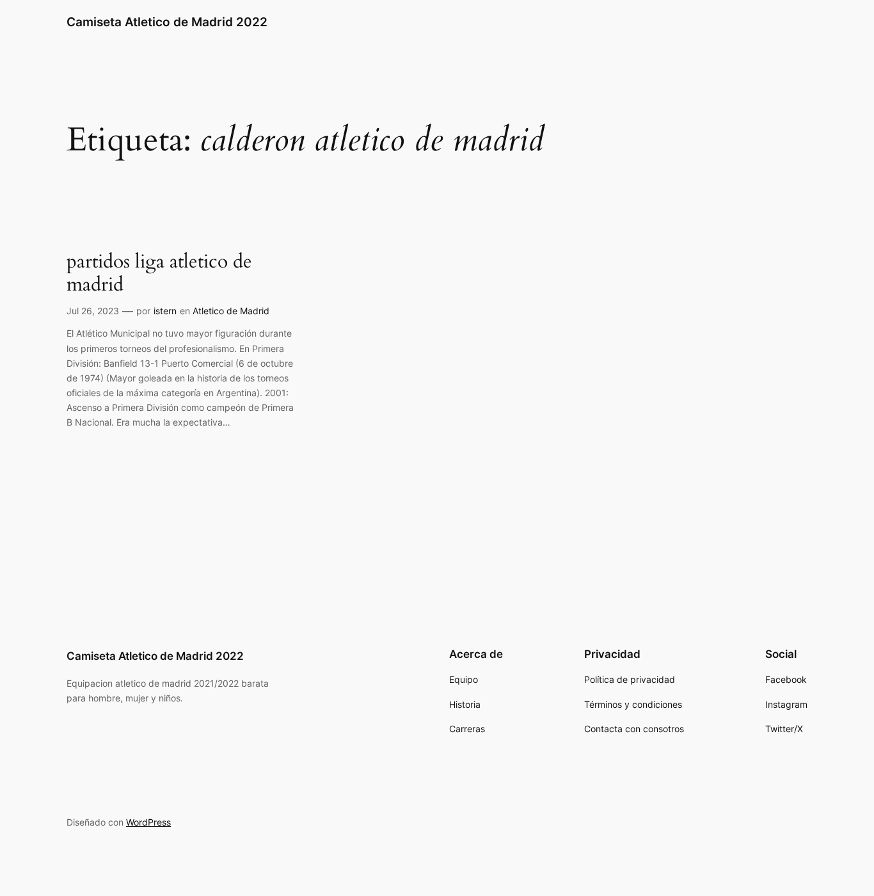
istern (165, 310)
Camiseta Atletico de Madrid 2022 (167, 21)
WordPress (148, 822)
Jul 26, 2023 (93, 310)
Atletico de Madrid (231, 310)
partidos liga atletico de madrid (159, 273)
